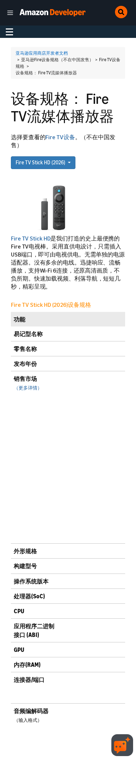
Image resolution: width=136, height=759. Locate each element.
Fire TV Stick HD (30, 238)
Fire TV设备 (60, 137)
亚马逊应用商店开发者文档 (42, 53)
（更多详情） (28, 388)
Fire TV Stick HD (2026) (41, 162)
